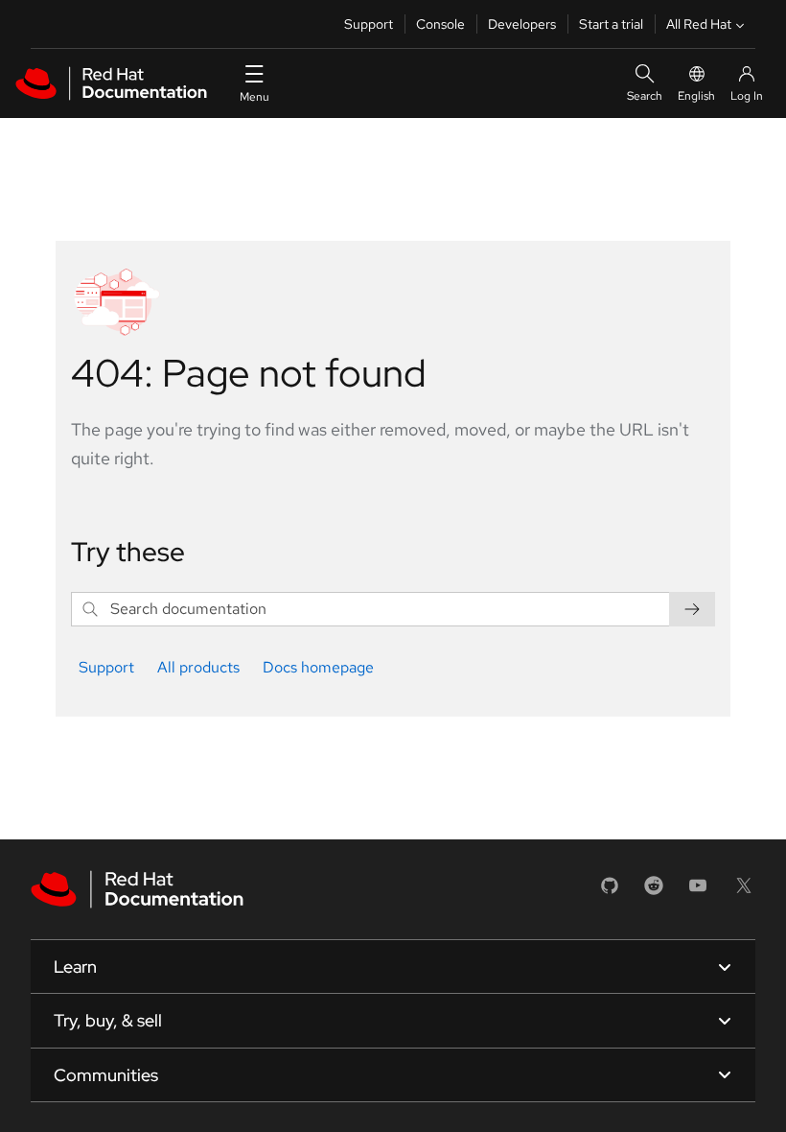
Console (440, 24)
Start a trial (611, 24)
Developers (522, 24)
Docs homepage (318, 667)
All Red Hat (698, 24)
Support (368, 24)
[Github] (609, 892)
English (696, 96)
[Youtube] (697, 892)
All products (198, 667)
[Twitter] (743, 892)
